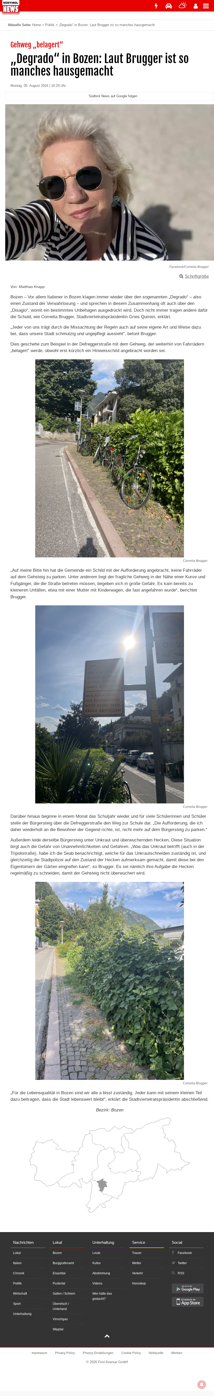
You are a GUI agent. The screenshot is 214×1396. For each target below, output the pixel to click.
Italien (17, 1263)
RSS (181, 1273)
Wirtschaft (20, 1293)
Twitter (182, 1263)
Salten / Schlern (64, 1293)
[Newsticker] (156, 6)
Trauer (136, 1253)
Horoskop (139, 1283)
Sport (17, 1304)
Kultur (96, 1263)
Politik (50, 25)
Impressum (39, 1352)
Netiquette (156, 1352)
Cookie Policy (131, 1352)
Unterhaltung (22, 1314)
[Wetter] (183, 6)
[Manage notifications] (202, 1384)
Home (36, 25)
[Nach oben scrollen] (107, 1336)
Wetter (136, 1263)
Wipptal (58, 1329)
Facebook (185, 1253)
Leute (96, 1253)
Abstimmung (101, 1273)
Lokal (17, 1253)
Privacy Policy (65, 1352)
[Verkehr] (168, 6)
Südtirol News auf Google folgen (113, 96)
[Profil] (196, 6)
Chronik (18, 1273)
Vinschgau (60, 1319)
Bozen (57, 1253)
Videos (97, 1283)
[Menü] (208, 5)
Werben (176, 1352)
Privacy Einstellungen (98, 1352)
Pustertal (59, 1283)
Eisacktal (59, 1273)
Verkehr (137, 1273)
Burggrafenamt (63, 1263)
